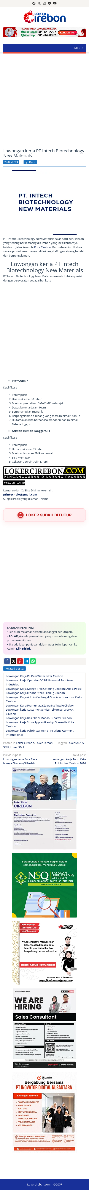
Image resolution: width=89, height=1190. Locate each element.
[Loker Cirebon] (45, 17)
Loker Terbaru (44, 743)
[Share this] (7, 661)
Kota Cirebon (42, 247)
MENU (78, 48)
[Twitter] (39, 3)
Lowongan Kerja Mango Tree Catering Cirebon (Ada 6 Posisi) (44, 689)
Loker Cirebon (25, 743)
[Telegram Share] (26, 661)
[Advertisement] (44, 101)
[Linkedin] (49, 3)
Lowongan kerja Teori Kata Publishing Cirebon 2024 (69, 759)
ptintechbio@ (12, 494)
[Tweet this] (13, 661)
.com (33, 494)
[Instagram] (44, 3)
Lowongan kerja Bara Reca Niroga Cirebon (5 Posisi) (20, 759)
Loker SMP (17, 747)
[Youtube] (55, 3)
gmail (26, 494)
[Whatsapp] (33, 661)
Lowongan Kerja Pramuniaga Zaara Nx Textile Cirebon (40, 705)
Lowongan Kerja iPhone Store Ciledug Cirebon (35, 693)
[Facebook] (34, 3)
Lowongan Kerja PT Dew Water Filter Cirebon (34, 676)
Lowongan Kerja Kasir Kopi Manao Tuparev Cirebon (39, 718)
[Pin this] (20, 661)
